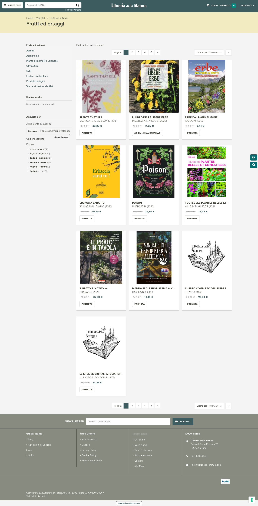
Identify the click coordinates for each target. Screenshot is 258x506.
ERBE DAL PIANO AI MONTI (201, 117)
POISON (137, 202)
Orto (28, 71)
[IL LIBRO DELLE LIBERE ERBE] (154, 86)
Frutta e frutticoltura (37, 76)
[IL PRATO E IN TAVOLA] (101, 257)
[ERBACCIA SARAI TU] (101, 171)
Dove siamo (140, 445)
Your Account (89, 439)
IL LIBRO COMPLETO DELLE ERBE (205, 288)
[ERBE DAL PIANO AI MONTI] (207, 86)
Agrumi (30, 50)
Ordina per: (202, 52)
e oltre (38, 171)
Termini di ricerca (143, 450)
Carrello (86, 444)
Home (29, 18)
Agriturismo (32, 55)
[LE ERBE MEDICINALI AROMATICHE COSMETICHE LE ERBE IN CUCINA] (101, 342)
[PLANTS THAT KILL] (101, 86)
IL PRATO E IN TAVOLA (93, 288)
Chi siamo (139, 439)
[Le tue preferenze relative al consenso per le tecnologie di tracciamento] (252, 500)
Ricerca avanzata (73, 9)
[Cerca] (78, 5)
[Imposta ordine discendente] (228, 52)
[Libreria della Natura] (129, 5)
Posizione (213, 52)
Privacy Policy (89, 450)
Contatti (138, 460)
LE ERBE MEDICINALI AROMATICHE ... (103, 373)
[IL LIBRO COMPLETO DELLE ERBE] (207, 257)
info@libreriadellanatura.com (206, 464)
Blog (30, 439)
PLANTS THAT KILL (91, 117)
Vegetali (40, 18)
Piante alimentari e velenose (42, 60)
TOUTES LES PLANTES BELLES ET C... (208, 202)
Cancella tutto (61, 137)
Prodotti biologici (35, 81)
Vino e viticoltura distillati (39, 86)
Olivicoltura (32, 65)
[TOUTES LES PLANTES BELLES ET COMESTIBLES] (207, 171)
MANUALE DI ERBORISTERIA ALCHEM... (156, 288)
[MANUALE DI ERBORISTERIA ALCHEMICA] (154, 257)
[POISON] (154, 171)
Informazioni (140, 433)
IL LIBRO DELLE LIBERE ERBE (150, 117)
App (30, 450)
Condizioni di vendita (39, 444)
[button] (247, 5)
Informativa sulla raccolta (129, 503)
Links (31, 455)
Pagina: (117, 52)
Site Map (139, 466)
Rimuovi (70, 135)
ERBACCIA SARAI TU (92, 202)
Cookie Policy (89, 455)
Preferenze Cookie (92, 460)
